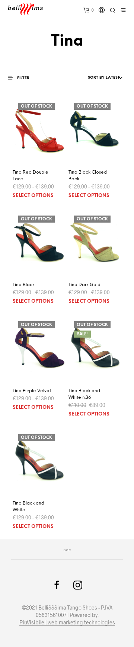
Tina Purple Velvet (32, 390)
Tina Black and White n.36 (84, 394)
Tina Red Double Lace (30, 175)
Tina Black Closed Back (87, 175)
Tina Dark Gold (84, 284)
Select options (33, 195)
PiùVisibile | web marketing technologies (67, 622)
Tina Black (24, 284)
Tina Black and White (28, 506)
